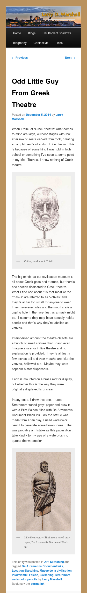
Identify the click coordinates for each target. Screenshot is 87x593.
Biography (20, 43)
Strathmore (63, 575)
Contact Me (41, 43)
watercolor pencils (24, 579)
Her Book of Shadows (57, 33)
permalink (37, 583)
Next (70, 57)
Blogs (32, 33)
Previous (20, 57)
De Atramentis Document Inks (42, 566)
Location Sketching (25, 570)
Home (17, 33)
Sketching (57, 562)
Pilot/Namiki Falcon (25, 575)
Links (59, 43)
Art (46, 562)
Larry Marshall (52, 579)
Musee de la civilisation (56, 570)
